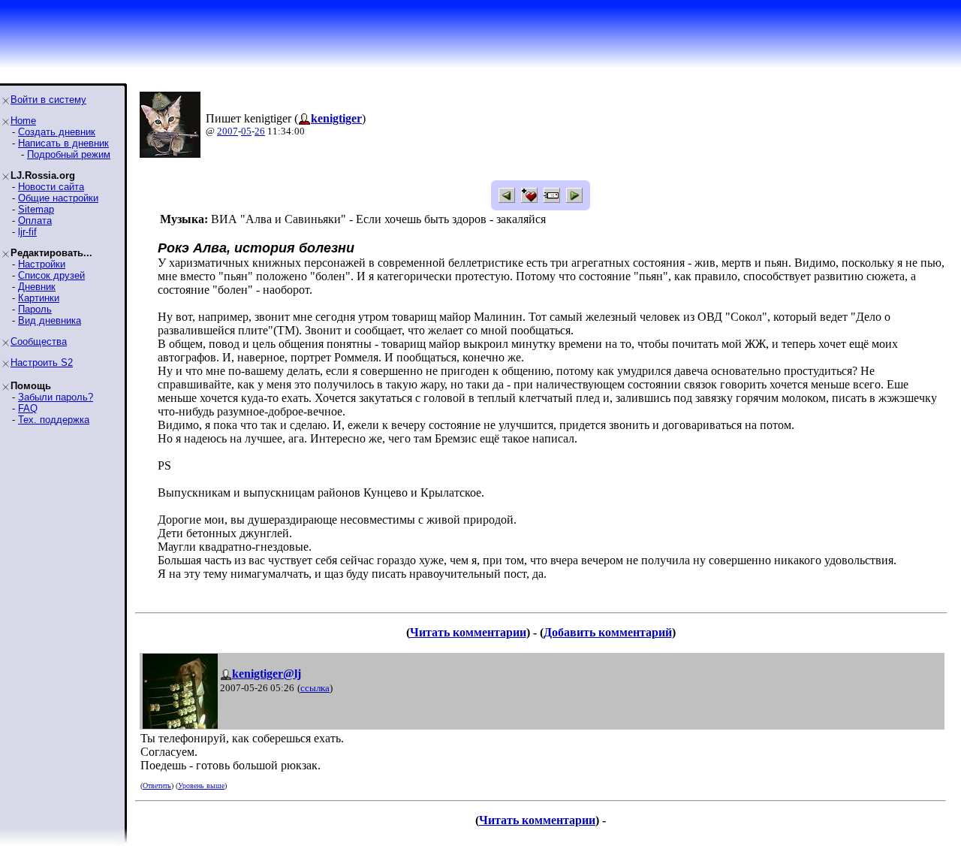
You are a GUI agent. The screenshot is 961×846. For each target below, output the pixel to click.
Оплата (35, 220)
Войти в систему (48, 99)
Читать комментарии (468, 632)
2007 (227, 131)
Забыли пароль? (55, 397)
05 (246, 131)
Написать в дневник (63, 143)
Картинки (38, 298)
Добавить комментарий (608, 632)
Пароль (35, 309)
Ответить (157, 785)
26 (260, 131)
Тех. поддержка (53, 419)
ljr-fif (27, 231)
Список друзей (51, 275)
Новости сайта (51, 186)
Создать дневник (56, 131)
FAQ (28, 408)
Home (23, 120)
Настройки (41, 264)
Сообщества (39, 341)
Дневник (37, 286)
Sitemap (36, 209)
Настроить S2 (42, 362)
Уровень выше (201, 785)
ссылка (315, 687)
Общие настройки (58, 198)
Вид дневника (49, 320)
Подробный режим (68, 154)
